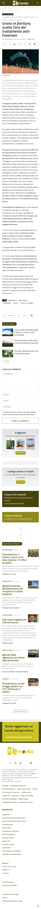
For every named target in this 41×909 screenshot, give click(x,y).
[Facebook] (10, 763)
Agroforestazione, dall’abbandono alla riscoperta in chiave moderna (12, 590)
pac (20, 499)
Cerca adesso (20, 482)
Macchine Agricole (8, 834)
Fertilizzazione (26, 792)
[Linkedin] (20, 763)
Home (4, 11)
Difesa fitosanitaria (8, 789)
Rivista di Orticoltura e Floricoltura (14, 821)
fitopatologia (7, 303)
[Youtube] (31, 763)
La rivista (5, 873)
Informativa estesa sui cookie (12, 901)
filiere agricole (23, 300)
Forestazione (6, 581)
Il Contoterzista (7, 824)
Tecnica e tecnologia (14, 11)
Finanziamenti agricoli (17, 786)
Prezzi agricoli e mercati (10, 792)
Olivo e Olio (6, 841)
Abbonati (5, 863)
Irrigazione (6, 796)
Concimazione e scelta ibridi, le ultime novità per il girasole (26, 341)
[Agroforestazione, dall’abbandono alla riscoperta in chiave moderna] (33, 585)
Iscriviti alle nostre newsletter (19, 737)
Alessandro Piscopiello (22, 672)
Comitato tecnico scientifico (11, 854)
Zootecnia (15, 796)
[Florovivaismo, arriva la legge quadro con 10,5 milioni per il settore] (33, 682)
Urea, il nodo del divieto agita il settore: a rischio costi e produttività (26, 332)
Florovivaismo (7, 550)
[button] (38, 3)
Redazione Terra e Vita (10, 574)
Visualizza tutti (20, 453)
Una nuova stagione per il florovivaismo (14, 621)
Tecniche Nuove (7, 882)
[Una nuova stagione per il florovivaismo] (33, 618)
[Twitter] (26, 761)
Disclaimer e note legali (10, 894)
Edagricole (6, 815)
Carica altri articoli (19, 711)
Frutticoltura (6, 828)
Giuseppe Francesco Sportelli (11, 608)
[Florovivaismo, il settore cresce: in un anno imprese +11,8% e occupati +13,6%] (33, 553)
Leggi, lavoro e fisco (24, 789)
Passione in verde (8, 844)
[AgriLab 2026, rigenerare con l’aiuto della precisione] (33, 654)
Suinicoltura (6, 848)
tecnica (15, 303)
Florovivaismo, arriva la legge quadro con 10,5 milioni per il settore (13, 687)
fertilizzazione (12, 300)
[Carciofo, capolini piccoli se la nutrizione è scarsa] (7, 353)
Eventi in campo (7, 650)
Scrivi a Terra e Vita (9, 867)
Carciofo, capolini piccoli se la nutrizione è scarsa (26, 352)
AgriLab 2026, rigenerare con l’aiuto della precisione (13, 657)
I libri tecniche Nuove (9, 885)
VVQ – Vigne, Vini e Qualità (11, 851)
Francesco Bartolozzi (9, 672)
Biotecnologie (23, 799)
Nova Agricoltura (8, 838)
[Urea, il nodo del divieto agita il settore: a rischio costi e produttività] (7, 332)
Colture (34, 789)
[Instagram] (15, 763)
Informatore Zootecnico (10, 831)
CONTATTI (6, 870)
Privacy (4, 898)
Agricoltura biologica (9, 799)
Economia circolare (26, 802)
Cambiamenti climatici (10, 802)
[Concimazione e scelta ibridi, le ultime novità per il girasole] (7, 343)
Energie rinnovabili (26, 796)
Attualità (5, 679)
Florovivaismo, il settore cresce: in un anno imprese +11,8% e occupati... (14, 558)
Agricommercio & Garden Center (13, 818)
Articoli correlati (9, 324)
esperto (20, 517)
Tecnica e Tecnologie (26, 303)
